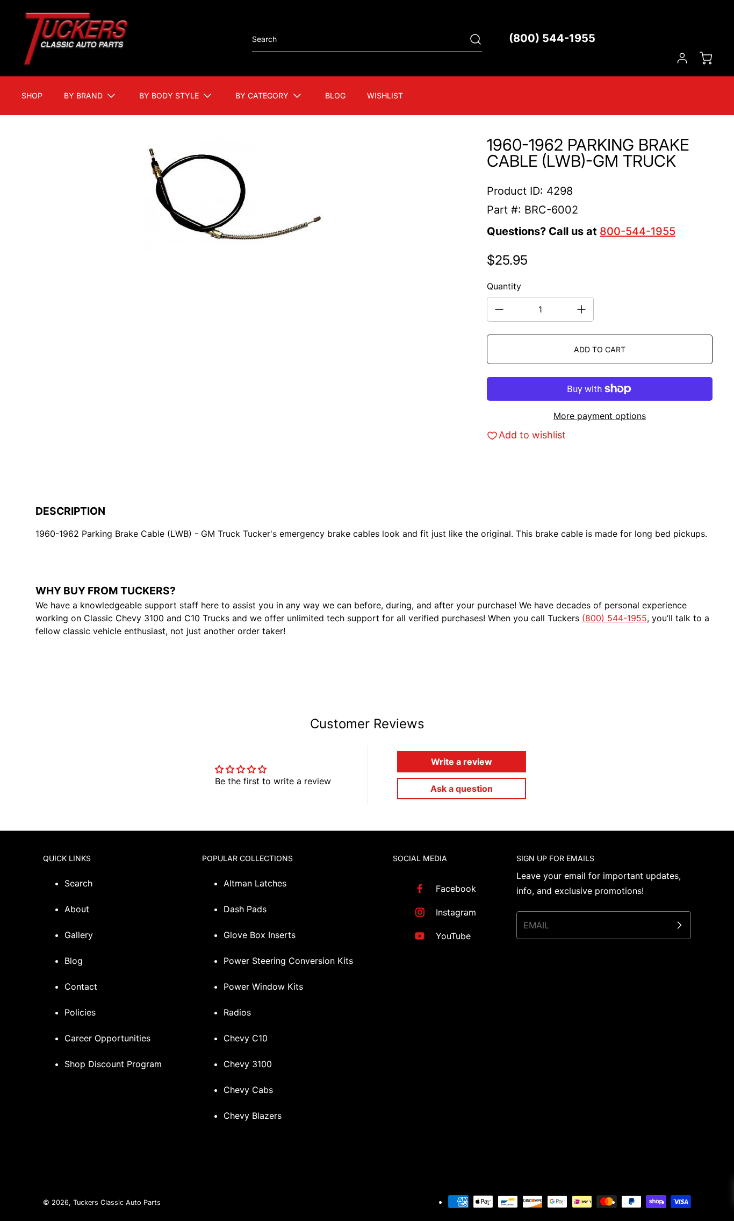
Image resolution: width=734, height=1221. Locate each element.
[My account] (677, 58)
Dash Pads (245, 909)
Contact (80, 986)
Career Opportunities (107, 1038)
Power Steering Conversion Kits (288, 960)
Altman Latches (255, 883)
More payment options (599, 415)
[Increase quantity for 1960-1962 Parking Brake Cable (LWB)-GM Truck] (581, 309)
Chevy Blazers (253, 1115)
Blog (73, 960)
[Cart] (701, 58)
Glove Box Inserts (260, 934)
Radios (237, 1012)
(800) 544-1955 (552, 38)
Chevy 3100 (248, 1064)
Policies (80, 1012)
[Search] (470, 39)
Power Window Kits (263, 986)
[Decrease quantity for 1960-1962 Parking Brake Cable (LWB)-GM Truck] (499, 309)
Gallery (78, 934)
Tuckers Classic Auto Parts (117, 1202)
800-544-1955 (637, 231)
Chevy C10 (246, 1038)
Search (78, 883)
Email (536, 925)
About (76, 909)
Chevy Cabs (248, 1089)
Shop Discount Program (113, 1064)
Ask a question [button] (461, 788)
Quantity (504, 286)
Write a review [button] (461, 761)
